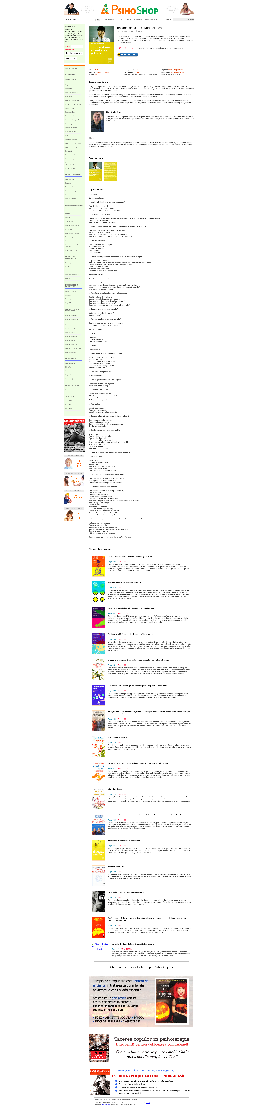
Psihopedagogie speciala (72, 274)
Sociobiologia (69, 379)
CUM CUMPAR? (110, 20)
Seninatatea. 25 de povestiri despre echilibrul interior (131, 634)
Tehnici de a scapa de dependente (71, 245)
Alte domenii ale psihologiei (72, 310)
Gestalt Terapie (69, 108)
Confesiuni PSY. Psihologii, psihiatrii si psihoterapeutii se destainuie (137, 686)
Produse (191, 19)
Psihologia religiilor (71, 315)
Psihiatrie (68, 183)
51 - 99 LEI (69, 408)
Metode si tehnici (70, 131)
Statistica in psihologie (72, 328)
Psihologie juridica (71, 325)
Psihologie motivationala (72, 225)
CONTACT (167, 20)
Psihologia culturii (70, 352)
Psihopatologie (69, 179)
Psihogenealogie (70, 159)
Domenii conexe (72, 358)
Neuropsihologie (70, 187)
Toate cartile (71, 68)
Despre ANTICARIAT (152, 20)
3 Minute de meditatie (117, 737)
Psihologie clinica (73, 174)
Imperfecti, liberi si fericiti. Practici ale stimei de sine (131, 608)
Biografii (68, 303)
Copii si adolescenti (71, 250)
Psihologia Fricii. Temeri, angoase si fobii (126, 892)
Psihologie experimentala (73, 348)
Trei (96, 70)
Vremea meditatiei (116, 866)
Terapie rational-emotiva (72, 155)
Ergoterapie (68, 151)
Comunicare (69, 221)
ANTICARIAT (69, 396)
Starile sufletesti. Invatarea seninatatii (124, 582)
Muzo (139, 31)
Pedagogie (68, 263)
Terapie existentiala (71, 139)
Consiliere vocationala (72, 271)
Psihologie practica (74, 205)
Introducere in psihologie (71, 285)
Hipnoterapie (69, 124)
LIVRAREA (138, 20)
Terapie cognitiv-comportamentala (70, 80)
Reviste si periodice (73, 385)
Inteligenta (68, 229)
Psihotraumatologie (71, 191)
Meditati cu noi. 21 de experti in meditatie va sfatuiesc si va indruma (138, 763)
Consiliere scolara (70, 267)
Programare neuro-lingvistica (74, 85)
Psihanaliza (68, 88)
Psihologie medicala (71, 198)
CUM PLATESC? (125, 20)
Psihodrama (68, 96)
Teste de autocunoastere (72, 241)
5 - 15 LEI (68, 401)
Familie (67, 213)
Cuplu (67, 209)
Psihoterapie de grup (71, 147)
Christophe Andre (127, 31)
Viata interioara (115, 789)
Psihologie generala (71, 299)
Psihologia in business (72, 233)
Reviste (67, 390)
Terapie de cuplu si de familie (74, 104)
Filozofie (68, 367)
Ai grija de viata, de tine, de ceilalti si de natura (133, 944)
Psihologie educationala (71, 257)
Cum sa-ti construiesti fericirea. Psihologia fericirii (130, 557)
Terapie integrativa (71, 127)
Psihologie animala (71, 340)
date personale (105, 1104)
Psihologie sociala (70, 332)
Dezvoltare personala (71, 237)
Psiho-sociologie (70, 363)
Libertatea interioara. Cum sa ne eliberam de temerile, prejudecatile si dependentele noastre (148, 815)
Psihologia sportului (71, 344)
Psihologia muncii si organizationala (71, 320)
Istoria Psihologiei (70, 291)
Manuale (68, 295)
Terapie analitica (70, 112)
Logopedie (68, 375)
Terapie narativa (70, 168)
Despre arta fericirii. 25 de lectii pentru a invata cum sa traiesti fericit (138, 660)
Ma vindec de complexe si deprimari (124, 841)
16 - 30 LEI (69, 404)
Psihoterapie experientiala (73, 143)
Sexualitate (68, 217)
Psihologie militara (71, 336)
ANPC (148, 1103)
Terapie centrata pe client (73, 120)
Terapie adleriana (70, 116)
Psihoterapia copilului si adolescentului (72, 163)
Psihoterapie (70, 75)
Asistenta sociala (70, 371)
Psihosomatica (69, 195)
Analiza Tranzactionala (72, 100)
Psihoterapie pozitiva (71, 92)
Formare (67, 135)
